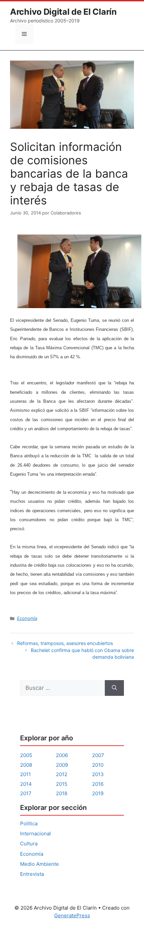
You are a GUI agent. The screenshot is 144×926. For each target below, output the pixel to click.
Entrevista (32, 874)
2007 (98, 755)
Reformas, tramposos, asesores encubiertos (65, 643)
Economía (27, 618)
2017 (25, 793)
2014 (26, 784)
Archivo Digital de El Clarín (63, 12)
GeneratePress (72, 915)
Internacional (35, 833)
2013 (98, 774)
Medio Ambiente (39, 864)
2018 (61, 793)
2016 (97, 784)
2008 (26, 765)
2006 (62, 755)
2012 (61, 774)
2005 (26, 755)
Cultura (29, 843)
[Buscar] (114, 688)
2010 (97, 765)
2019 (97, 793)
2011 (25, 774)
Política (29, 823)
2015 (61, 784)
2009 (62, 765)
